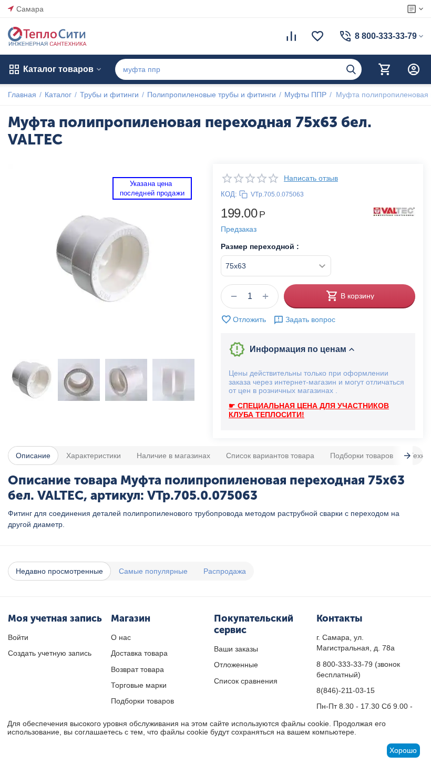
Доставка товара (139, 653)
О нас (121, 637)
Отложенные (236, 664)
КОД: (229, 194)
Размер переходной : (260, 246)
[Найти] (351, 69)
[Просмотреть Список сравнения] (291, 36)
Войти (18, 637)
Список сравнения (246, 681)
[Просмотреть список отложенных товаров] (317, 36)
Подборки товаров (142, 701)
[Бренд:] (394, 211)
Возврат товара (137, 669)
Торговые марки (139, 685)
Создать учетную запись (49, 653)
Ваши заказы (236, 649)
